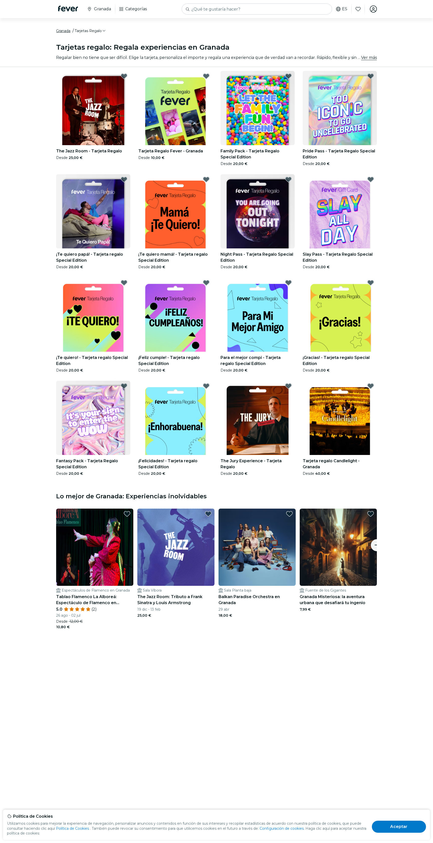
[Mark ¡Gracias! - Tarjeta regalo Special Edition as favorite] (370, 282)
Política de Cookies (72, 828)
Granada (63, 31)
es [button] (344, 9)
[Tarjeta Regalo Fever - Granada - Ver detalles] (175, 108)
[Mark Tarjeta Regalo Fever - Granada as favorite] (206, 76)
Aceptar (398, 826)
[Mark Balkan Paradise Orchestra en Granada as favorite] (289, 514)
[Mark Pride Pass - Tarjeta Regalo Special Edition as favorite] (370, 76)
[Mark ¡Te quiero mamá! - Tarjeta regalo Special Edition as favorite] (206, 179)
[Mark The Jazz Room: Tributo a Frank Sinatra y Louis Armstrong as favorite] (208, 514)
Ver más (369, 57)
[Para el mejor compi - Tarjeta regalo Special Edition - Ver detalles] (258, 314)
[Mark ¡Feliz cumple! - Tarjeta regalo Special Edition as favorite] (206, 282)
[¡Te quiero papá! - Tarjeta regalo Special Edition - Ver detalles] (93, 211)
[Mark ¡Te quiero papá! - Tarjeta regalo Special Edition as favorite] (124, 179)
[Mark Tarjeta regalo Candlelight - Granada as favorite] (370, 386)
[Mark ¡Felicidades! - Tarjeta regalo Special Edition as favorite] (206, 386)
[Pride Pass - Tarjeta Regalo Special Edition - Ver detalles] (340, 108)
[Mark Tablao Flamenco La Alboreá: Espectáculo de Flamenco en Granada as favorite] (127, 514)
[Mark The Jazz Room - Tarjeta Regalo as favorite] (124, 76)
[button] (90, 30)
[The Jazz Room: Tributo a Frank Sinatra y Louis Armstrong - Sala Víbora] (175, 547)
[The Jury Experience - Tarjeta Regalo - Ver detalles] (258, 418)
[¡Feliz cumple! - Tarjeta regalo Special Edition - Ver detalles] (175, 314)
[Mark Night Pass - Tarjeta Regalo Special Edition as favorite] (288, 179)
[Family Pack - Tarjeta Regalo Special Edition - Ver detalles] (258, 108)
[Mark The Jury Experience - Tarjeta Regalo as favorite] (288, 386)
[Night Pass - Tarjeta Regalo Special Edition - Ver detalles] (258, 211)
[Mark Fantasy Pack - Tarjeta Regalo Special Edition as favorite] (124, 386)
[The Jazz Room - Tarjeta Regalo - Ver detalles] (93, 108)
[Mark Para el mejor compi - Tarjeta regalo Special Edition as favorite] (288, 282)
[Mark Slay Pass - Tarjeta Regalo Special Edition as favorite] (370, 179)
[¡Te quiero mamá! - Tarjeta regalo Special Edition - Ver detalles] (175, 211)
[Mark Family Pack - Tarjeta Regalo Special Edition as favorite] (288, 76)
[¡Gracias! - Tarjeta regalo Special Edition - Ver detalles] (340, 314)
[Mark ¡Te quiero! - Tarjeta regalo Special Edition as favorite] (124, 282)
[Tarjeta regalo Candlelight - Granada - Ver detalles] (340, 418)
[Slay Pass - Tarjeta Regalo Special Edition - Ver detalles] (340, 211)
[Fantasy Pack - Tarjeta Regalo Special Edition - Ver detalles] (93, 418)
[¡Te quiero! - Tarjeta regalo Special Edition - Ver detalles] (93, 314)
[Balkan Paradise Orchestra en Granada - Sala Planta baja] (257, 547)
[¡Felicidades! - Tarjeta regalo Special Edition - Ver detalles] (175, 418)
